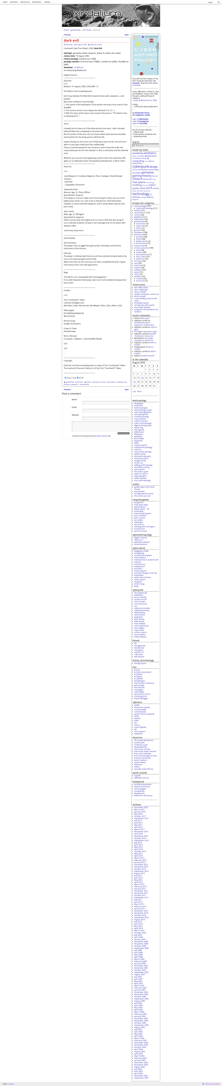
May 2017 (138, 825)
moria (136, 725)
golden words (142, 241)
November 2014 (141, 836)
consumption (140, 419)
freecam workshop (142, 758)
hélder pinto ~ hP (141, 509)
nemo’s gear (151, 331)
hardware (138, 232)
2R (135, 643)
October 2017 (140, 816)
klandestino (139, 648)
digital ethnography (142, 425)
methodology (150, 183)
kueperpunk (139, 566)
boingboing (139, 553)
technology (141, 193)
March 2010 (139, 930)
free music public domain (145, 751)
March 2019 (139, 809)
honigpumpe (139, 645)
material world (140, 445)
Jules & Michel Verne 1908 (145, 100)
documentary (142, 254)
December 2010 (141, 911)
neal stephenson (141, 625)
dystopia (135, 170)
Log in (210, 2)
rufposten (138, 654)
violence (67, 384)
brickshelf (138, 678)
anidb (136, 705)
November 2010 (141, 913)
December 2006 (141, 992)
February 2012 (140, 886)
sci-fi (149, 188)
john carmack (140, 515)
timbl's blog (139, 584)
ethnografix (139, 429)
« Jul (134, 391)
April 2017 (138, 827)
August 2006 (139, 1001)
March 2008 (139, 959)
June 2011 (138, 902)
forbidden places (141, 303)
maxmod (13, 2)
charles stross (140, 599)
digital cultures (140, 537)
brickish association (142, 672)
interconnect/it (101, 436)
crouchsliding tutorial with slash (145, 299)
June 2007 (138, 979)
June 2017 (138, 822)
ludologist (138, 522)
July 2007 (138, 977)
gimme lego (139, 685)
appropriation (151, 155)
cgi (148, 158)
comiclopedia (140, 711)
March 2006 (139, 1012)
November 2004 (141, 1045)
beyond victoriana (142, 786)
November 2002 (141, 1064)
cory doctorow (140, 604)
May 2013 (138, 853)
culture (151, 161)
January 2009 (139, 939)
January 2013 (139, 862)
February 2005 (140, 1040)
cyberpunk (24, 2)
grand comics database (144, 714)
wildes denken (140, 478)
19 (134, 382)
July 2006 (138, 1003)
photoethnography (142, 456)
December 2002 (141, 1062)
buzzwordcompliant (143, 555)
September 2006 (141, 998)
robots (142, 188)
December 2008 (141, 941)
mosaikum (138, 650)
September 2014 (141, 840)
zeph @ (140, 119)
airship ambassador (143, 784)
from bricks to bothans (144, 683)
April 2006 (138, 1009)
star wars (140, 191)
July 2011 (138, 899)
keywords (138, 440)
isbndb (137, 718)
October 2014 (140, 838)
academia (137, 153)
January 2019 (139, 812)
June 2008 (138, 952)
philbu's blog (139, 454)
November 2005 (141, 1020)
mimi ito (137, 449)
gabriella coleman (142, 542)
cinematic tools (141, 744)
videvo (137, 766)
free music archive (142, 749)
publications (37, 2)
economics (143, 169)
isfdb (136, 720)
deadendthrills (140, 747)
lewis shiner (139, 621)
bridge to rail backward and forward (146, 310)
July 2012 (138, 875)
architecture (137, 158)
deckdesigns (139, 681)
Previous (66, 35)
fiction (139, 239)
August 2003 (139, 1051)
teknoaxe (138, 764)
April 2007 (138, 983)
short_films (141, 256)
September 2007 (141, 972)
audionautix (139, 742)
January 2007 (139, 990)
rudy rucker (139, 630)
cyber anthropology (142, 423)
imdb (136, 716)
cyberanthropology (144, 208)
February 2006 (140, 1014)
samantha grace (141, 458)
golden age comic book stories (144, 488)
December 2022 (141, 807)
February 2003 (140, 1058)
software (138, 270)
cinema (139, 252)
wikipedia (138, 733)
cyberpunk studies (142, 608)
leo (135, 722)
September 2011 (141, 897)
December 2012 (141, 864)
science (137, 267)
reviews (137, 85)
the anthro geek (141, 471)
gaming (137, 175)
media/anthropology (143, 447)
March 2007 (139, 985)
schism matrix (140, 632)
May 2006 (138, 1007)
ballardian (138, 595)
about (5, 2)
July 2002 (138, 1069)
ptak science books (142, 577)
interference (139, 564)
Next (128, 35)
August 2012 (139, 873)
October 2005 (140, 1023)
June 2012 (138, 877)
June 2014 (138, 845)
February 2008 (140, 961)
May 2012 (138, 880)
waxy (136, 586)
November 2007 (141, 968)
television (140, 259)
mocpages (138, 689)
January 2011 (139, 908)
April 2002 (138, 1073)
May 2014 (138, 847)
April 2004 (138, 1049)
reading (47, 2)
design (154, 166)
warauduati (139, 656)
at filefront (78, 67)
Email (74, 407)
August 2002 (139, 1067)
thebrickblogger (141, 698)
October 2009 (140, 933)
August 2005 (139, 1027)
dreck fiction (139, 614)
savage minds (140, 460)
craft (145, 161)
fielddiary (138, 217)
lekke (136, 443)
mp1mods (86, 30)
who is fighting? (141, 289)
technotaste (139, 469)
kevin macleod (140, 760)
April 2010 (138, 928)
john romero (139, 518)
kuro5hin (138, 568)
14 (142, 377)
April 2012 (138, 882)
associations (139, 212)
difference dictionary (143, 795)
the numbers (140, 731)
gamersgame (140, 507)
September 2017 (141, 818)
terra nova (138, 524)
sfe (135, 729)
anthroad (138, 405)
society (156, 188)
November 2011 (141, 893)
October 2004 (140, 1047)
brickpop (138, 676)
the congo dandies (142, 307)
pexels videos (140, 762)
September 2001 (141, 1078)
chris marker (139, 601)
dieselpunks (139, 793)
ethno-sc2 (138, 540)
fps (133, 173)
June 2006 (138, 1005)
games (137, 230)
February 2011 (140, 906)
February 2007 (140, 988)
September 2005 (141, 1025)
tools (136, 274)
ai (137, 156)
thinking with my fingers (144, 526)
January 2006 (139, 1016)
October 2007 (140, 970)
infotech (137, 179)
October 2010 (140, 915)
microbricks (139, 687)
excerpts (140, 237)
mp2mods (140, 226)
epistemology (153, 169)
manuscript (139, 245)
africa (134, 156)
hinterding (138, 511)
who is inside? (140, 292)
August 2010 (139, 919)
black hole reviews (142, 707)
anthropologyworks (142, 412)
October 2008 (140, 946)
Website (75, 415)
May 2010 (138, 926)
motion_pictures (141, 248)
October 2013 (140, 851)
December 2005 (141, 1018)
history (147, 175)
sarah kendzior (140, 544)
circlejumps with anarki (144, 305)
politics (152, 185)
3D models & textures (143, 740)
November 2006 (141, 994)
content (139, 278)
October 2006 (140, 996)
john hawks (139, 438)
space (134, 191)
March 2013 (139, 858)
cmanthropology (141, 416)
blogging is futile (141, 551)
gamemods (76, 30)
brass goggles (140, 789)
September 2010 (141, 917)
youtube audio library (143, 769)
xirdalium (11, 1084)
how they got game (142, 513)
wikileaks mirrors (141, 778)
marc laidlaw (139, 623)
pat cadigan (139, 628)
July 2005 (138, 1029)
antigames (138, 502)
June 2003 (138, 1053)
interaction (148, 179)
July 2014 (138, 842)
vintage (143, 197)
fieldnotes (138, 219)
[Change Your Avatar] (66, 405)
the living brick (140, 696)
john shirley (139, 619)
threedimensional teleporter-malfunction (144, 323)
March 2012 (139, 884)
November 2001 (141, 1075)
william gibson (140, 636)
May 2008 (138, 954)
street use (138, 463)
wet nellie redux (141, 287)
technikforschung (142, 467)
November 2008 (141, 943)
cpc (135, 606)
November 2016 (141, 831)
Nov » (139, 391)
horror (103, 382)
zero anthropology (142, 480)
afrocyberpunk (140, 593)
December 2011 (141, 891)
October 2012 (140, 869)
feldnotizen (139, 432)
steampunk (146, 191)
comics (137, 215)
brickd (137, 670)
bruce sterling (140, 597)
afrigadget (138, 403)
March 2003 (139, 1056)
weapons (74, 384)
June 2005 (138, 1031)
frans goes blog (141, 504)
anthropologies (141, 408)
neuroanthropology (142, 451)
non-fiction (141, 243)
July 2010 (138, 922)
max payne (111, 382)
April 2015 (138, 833)
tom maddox (139, 634)
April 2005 (138, 1036)
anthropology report (143, 410)
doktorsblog (139, 612)
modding (119, 382)
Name (74, 399)
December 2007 (141, 965)
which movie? (140, 296)
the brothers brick (142, 694)
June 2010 (138, 924)
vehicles (136, 197)
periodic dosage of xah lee (145, 573)
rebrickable (139, 692)
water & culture (141, 474)
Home (66, 30)
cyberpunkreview (141, 610)
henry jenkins (140, 557)
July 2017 (138, 820)
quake (135, 188)
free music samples (142, 753)
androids (141, 156)
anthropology (140, 206)
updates (137, 276)
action (88, 382)
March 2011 (139, 904)
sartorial (138, 265)
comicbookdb (140, 709)
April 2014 (138, 849)
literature (138, 234)
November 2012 (141, 867)
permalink (85, 384)
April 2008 (138, 957)
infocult (137, 562)
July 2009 (138, 935)
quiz (136, 263)
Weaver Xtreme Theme (212, 1084)
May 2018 (138, 814)
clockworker (139, 791)
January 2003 (139, 1060)
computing (138, 160)
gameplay (148, 172)
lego (154, 179)
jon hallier (138, 520)
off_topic (138, 261)
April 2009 (138, 937)
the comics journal (142, 496)
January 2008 (139, 963)
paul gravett (139, 491)
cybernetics (137, 163)
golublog (138, 436)
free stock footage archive (145, 755)
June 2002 (138, 1071)
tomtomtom (139, 529)
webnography (140, 476)
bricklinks (138, 674)
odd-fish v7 (139, 652)
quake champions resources (146, 294)
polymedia (138, 575)
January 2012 (139, 888)
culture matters (141, 421)
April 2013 (138, 856)
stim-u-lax (144, 318)
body (144, 158)
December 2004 (141, 1042)
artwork (137, 210)
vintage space (140, 663)
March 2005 (139, 1038)
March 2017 (139, 829)
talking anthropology (143, 465)
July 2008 (138, 950)
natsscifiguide (140, 727)
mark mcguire (140, 570)
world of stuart (140, 531)
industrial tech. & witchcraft (146, 559)
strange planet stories (143, 493)
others (139, 228)
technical (140, 281)
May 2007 (138, 981)
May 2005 (138, 1034)
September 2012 (141, 871)
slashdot (138, 581)
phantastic (145, 185)
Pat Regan (138, 331)
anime (139, 250)
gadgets (138, 173)
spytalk (137, 775)
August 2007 (139, 974)
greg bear (138, 617)
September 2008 (141, 948)
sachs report (139, 579)
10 (154, 373)
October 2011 (140, 895)
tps (125, 382)
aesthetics (150, 153)
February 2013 (140, 860)
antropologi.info (141, 414)
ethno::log (138, 427)
